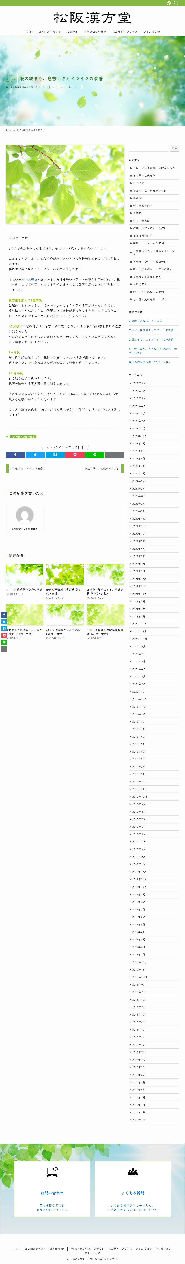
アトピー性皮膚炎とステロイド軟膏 (151, 330)
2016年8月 (139, 992)
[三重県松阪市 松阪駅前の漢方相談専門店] (92, 17)
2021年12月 (139, 579)
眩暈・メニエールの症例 (148, 243)
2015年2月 (138, 1104)
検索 (174, 148)
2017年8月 (139, 902)
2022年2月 (138, 564)
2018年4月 (139, 842)
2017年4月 (138, 932)
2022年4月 (138, 548)
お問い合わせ (52, 1193)
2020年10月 (139, 638)
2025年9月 (138, 443)
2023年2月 (138, 503)
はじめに (138, 183)
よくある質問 (132, 1193)
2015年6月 (139, 1074)
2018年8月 (139, 811)
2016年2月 (139, 1037)
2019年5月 (138, 744)
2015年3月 (138, 1097)
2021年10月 (139, 594)
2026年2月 (139, 421)
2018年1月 (139, 864)
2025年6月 (139, 451)
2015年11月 (139, 1059)
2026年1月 (139, 428)
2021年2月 (138, 616)
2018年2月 (139, 857)
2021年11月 (139, 586)
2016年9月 (139, 984)
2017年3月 (138, 939)
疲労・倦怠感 (141, 220)
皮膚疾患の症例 (143, 235)
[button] (15, 455)
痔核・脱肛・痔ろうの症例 (150, 228)
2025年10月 (139, 436)
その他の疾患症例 (144, 175)
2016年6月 (139, 1007)
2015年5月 (138, 1082)
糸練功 (32, 279)
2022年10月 (139, 533)
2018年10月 (139, 796)
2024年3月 (139, 481)
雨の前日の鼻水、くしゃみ (145, 321)
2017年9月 (138, 894)
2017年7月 (138, 909)
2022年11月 (139, 526)
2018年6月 (139, 826)
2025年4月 (138, 466)
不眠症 (137, 198)
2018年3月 (139, 849)
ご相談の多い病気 (80, 1249)
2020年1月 (139, 691)
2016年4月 (139, 1022)
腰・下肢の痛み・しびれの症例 (153, 269)
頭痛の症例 (140, 284)
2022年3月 (138, 556)
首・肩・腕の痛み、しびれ (150, 299)
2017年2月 (138, 947)
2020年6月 (139, 654)
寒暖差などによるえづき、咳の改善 (151, 339)
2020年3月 (139, 676)
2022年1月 (138, 571)
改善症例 (99, 1249)
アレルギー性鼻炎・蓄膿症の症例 (154, 168)
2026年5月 (139, 398)
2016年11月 (139, 969)
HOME (17, 1249)
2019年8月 (139, 721)
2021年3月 (138, 608)
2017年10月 (139, 887)
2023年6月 (139, 496)
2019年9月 (139, 714)
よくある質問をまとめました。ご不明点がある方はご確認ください (132, 1207)
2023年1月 (138, 511)
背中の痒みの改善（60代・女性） (150, 362)
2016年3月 (139, 1029)
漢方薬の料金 (58, 1249)
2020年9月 (139, 646)
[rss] (169, 3)
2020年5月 (139, 661)
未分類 (137, 213)
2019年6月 (139, 736)
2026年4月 (139, 406)
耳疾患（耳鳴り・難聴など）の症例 (154, 252)
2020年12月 (139, 623)
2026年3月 (139, 413)
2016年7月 (139, 999)
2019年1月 (138, 774)
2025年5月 (138, 458)
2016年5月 (139, 1014)
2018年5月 (139, 834)
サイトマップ (92, 1252)
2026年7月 (139, 391)
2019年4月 (139, 751)
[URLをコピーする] (114, 455)
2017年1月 (138, 954)
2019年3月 (139, 759)
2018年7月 (139, 819)
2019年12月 (139, 699)
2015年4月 (138, 1089)
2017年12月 (139, 872)
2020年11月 (139, 631)
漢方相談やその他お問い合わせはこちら (52, 1207)
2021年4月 (138, 601)
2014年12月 (139, 1119)
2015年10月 (139, 1067)
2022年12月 (139, 518)
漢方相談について (35, 1249)
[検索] (176, 3)
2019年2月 (138, 766)
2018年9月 (139, 804)
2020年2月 (139, 684)
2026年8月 (139, 383)
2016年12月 (139, 962)
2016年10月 (139, 977)
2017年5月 (138, 924)
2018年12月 (139, 781)
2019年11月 (139, 706)
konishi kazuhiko (25, 529)
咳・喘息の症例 (143, 205)
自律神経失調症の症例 (21, 87)
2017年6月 (139, 917)
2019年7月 (138, 729)
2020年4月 (139, 669)
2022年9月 (138, 541)
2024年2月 (138, 488)
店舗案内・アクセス (120, 1249)
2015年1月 (138, 1112)
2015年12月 (139, 1052)
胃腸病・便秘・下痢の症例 (150, 262)
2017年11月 (139, 879)
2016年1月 (139, 1044)
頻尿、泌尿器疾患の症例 (148, 292)
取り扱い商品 (163, 1249)
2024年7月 (138, 473)
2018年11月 (139, 789)
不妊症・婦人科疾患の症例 (150, 190)
